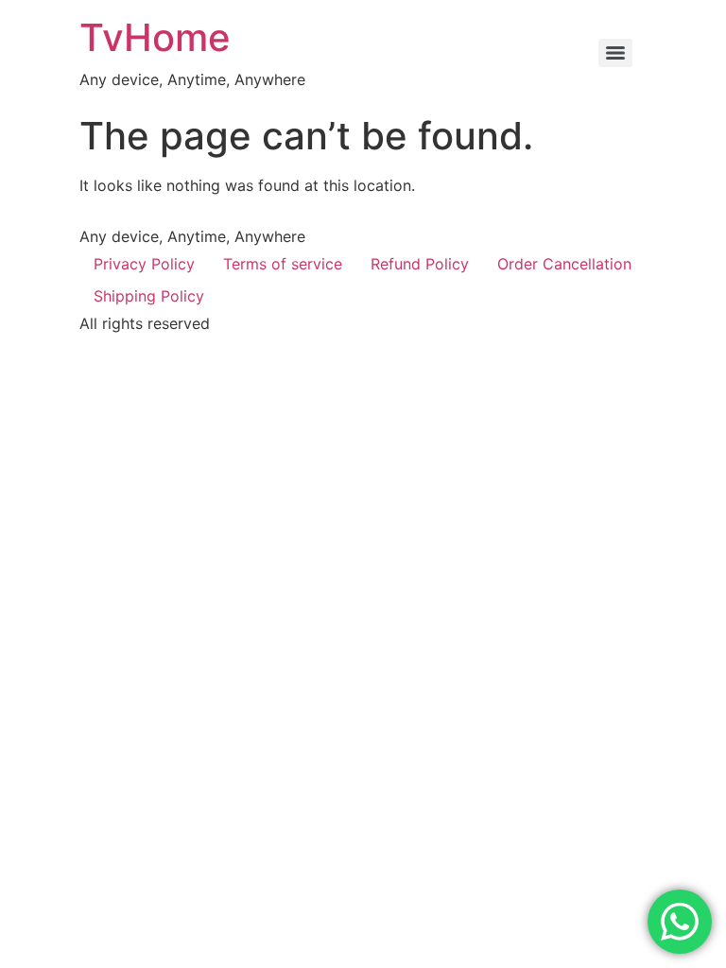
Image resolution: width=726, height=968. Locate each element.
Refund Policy (420, 263)
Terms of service (282, 263)
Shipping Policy (149, 295)
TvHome (155, 37)
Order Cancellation (564, 263)
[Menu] (615, 53)
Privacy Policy (144, 263)
